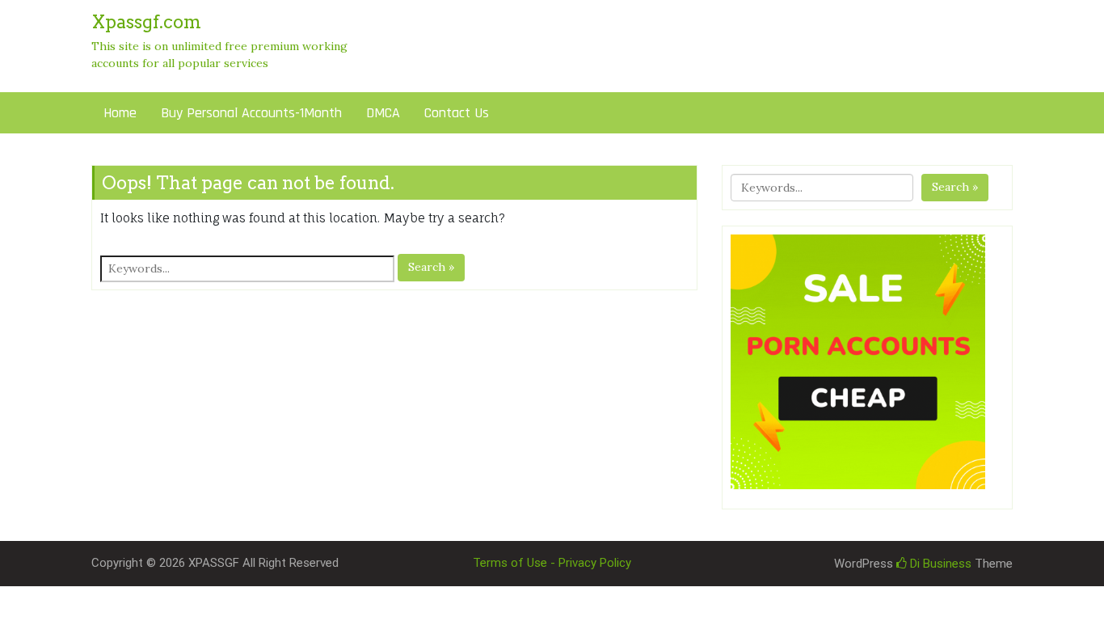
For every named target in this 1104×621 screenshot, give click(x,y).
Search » (431, 267)
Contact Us (456, 113)
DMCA (383, 113)
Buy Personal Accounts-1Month (251, 113)
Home (120, 113)
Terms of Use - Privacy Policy (552, 563)
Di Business (939, 563)
